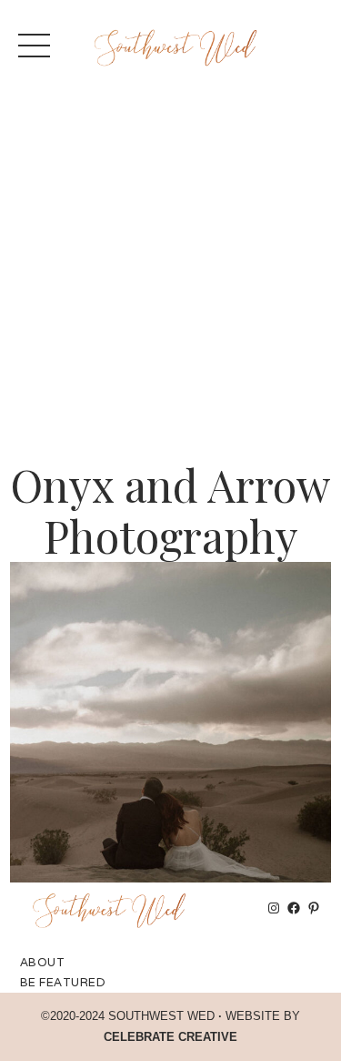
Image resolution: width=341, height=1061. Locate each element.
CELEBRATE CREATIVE (170, 1037)
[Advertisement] (170, 280)
